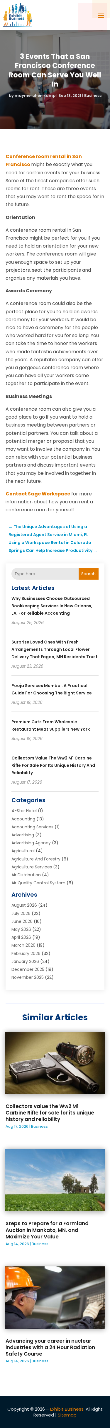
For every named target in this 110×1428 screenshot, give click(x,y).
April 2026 (21, 937)
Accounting (23, 819)
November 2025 (27, 977)
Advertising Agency (31, 843)
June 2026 (22, 921)
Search (88, 574)
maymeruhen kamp (35, 95)
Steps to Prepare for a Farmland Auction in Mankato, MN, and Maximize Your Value (47, 1230)
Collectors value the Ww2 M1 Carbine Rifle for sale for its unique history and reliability (53, 765)
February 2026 (25, 953)
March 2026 (23, 945)
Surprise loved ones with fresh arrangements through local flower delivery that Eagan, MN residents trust (54, 649)
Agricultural (23, 851)
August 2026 (24, 905)
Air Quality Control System (38, 883)
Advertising (22, 835)
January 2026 (25, 961)
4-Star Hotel (24, 811)
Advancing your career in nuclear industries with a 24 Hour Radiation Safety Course (50, 1347)
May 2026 (21, 929)
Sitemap (67, 1415)
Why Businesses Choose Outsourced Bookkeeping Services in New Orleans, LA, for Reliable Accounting (51, 606)
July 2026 (21, 913)
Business (92, 95)
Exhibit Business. (67, 1409)
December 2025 (27, 969)
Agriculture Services (31, 867)
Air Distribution (26, 875)
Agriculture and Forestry (35, 859)
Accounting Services (32, 827)
